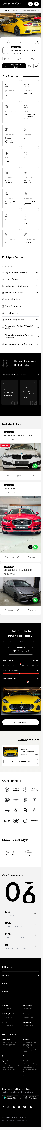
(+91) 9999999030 (29, 1019)
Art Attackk (23, 1114)
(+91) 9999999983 (8, 1002)
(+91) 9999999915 (28, 1002)
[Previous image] (1, 456)
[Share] (37, 40)
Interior (15, 10)
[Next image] (40, 456)
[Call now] (30, 464)
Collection (11, 40)
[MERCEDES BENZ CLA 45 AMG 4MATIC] (20, 586)
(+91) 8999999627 (8, 1011)
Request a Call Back (16, 64)
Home (4, 40)
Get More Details (20, 716)
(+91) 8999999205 (28, 1011)
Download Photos (29, 10)
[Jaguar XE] (20, 521)
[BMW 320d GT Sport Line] (20, 455)
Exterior (5, 10)
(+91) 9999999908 (8, 1019)
